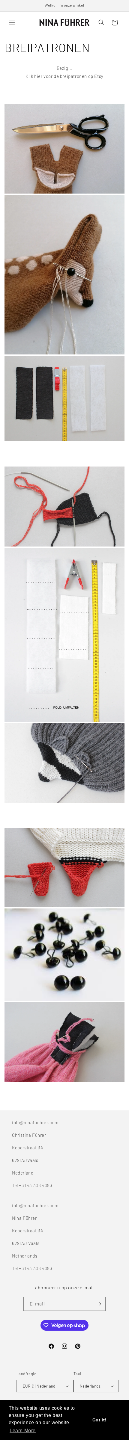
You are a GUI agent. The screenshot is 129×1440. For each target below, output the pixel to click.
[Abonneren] (98, 1304)
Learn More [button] (23, 1430)
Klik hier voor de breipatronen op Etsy (65, 76)
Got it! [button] (99, 1420)
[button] (12, 22)
